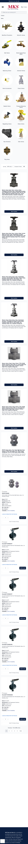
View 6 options (14, 254)
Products (2, 15)
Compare (5, 491)
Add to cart (22, 517)
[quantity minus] (3, 517)
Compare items (18, 166)
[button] (9, 166)
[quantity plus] (8, 517)
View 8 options (14, 211)
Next (21, 730)
